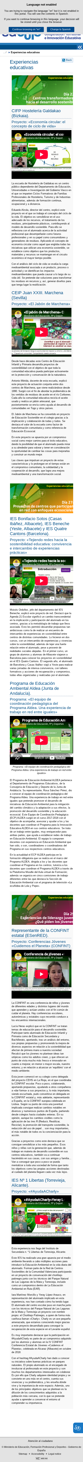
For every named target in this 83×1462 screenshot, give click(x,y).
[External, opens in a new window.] (41, 1459)
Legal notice (54, 1454)
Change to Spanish (60, 29)
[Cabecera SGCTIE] (41, 35)
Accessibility (37, 1454)
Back (69, 60)
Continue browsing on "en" (26, 29)
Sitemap (23, 1454)
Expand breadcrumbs (5, 52)
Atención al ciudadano (40, 1441)
